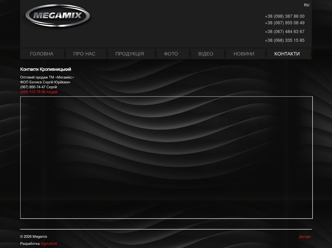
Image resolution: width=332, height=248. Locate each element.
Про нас (84, 53)
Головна (41, 53)
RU (306, 4)
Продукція (129, 53)
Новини (244, 53)
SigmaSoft (49, 243)
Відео (205, 53)
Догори (305, 236)
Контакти (287, 53)
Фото (171, 53)
